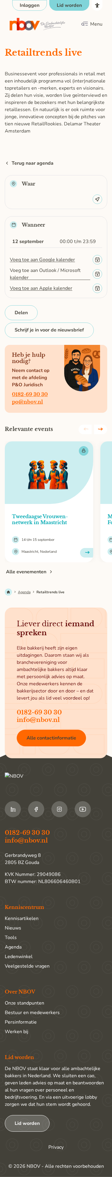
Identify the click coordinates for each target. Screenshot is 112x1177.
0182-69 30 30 (30, 394)
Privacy (56, 1147)
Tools (11, 937)
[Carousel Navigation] (93, 429)
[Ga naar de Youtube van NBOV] (83, 809)
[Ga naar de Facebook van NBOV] (36, 809)
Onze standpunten (24, 1003)
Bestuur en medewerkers (32, 1012)
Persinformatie (21, 1022)
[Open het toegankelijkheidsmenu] (97, 5)
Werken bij (16, 1031)
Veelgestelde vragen (27, 966)
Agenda (24, 592)
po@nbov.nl (27, 402)
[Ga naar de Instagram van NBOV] (59, 809)
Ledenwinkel (19, 956)
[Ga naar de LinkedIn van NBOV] (13, 809)
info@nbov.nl (38, 719)
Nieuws (13, 928)
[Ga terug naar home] (38, 24)
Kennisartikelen (22, 918)
